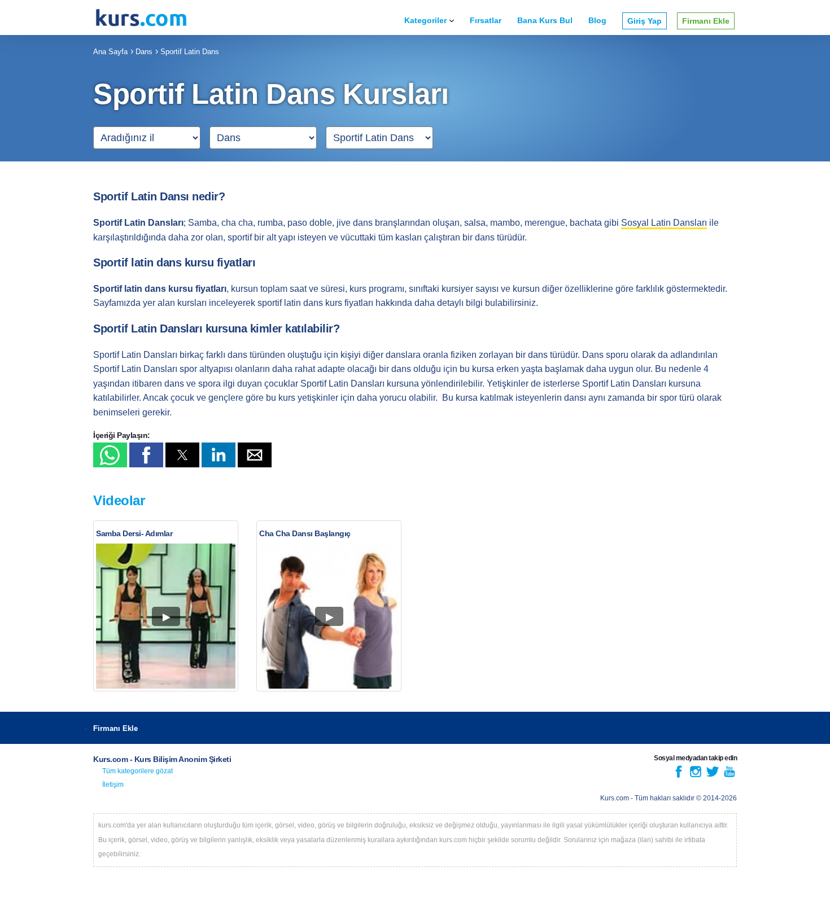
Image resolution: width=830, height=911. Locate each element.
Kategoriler (425, 20)
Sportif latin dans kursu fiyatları (174, 262)
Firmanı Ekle (705, 20)
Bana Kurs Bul (545, 20)
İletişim (113, 785)
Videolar (119, 500)
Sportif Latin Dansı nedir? (159, 196)
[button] (110, 455)
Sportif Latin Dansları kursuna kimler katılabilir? (216, 328)
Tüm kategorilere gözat (137, 771)
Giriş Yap (644, 20)
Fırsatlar (485, 20)
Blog (597, 20)
